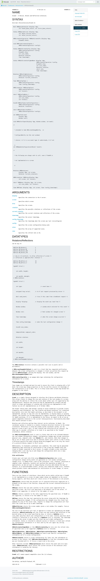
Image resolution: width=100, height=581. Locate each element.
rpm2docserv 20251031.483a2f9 (75, 578)
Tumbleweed (11, 5)
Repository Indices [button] (25, 1)
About (18, 1)
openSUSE (13, 1)
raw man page (78, 16)
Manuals (4, 5)
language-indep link (79, 13)
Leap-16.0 (77, 31)
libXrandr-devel (19, 5)
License (86, 578)
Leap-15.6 (77, 34)
